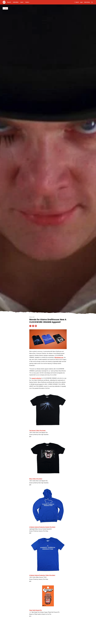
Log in (81, 2)
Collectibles (15, 2)
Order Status (87, 2)
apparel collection (36, 378)
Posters (27, 2)
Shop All (9, 2)
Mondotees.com (59, 357)
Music (21, 2)
